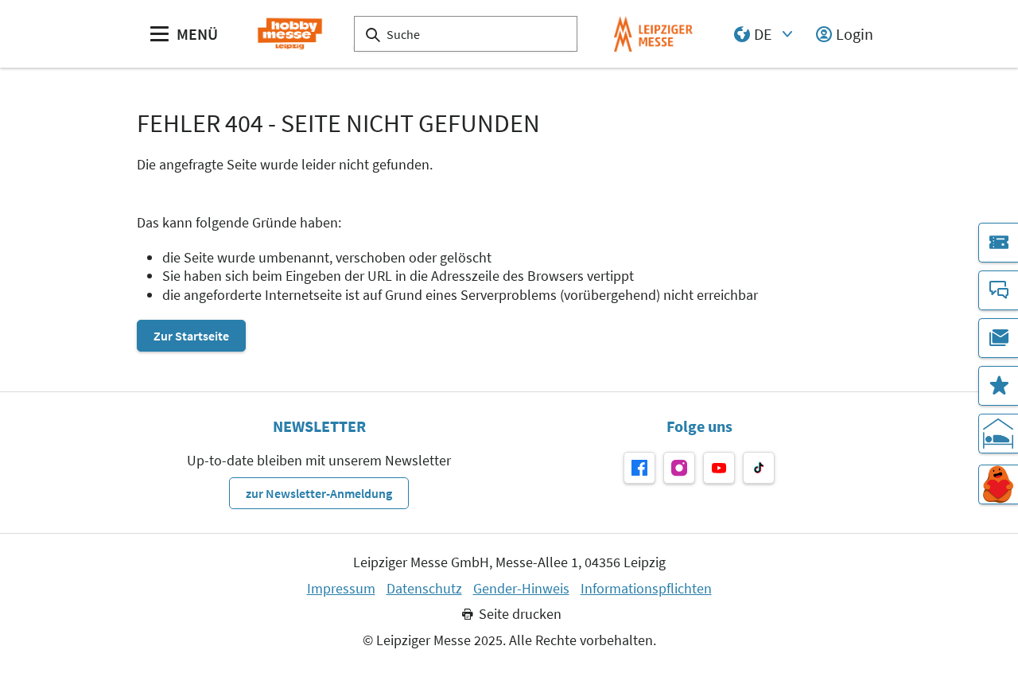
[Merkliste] (998, 386)
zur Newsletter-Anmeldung (319, 493)
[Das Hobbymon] (998, 484)
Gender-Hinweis (521, 588)
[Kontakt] (998, 290)
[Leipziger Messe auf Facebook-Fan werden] (639, 468)
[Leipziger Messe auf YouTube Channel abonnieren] (719, 468)
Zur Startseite (191, 336)
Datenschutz (424, 588)
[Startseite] (289, 34)
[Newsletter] (998, 338)
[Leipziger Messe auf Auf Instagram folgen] (679, 468)
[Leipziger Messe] (653, 34)
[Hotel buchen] (998, 433)
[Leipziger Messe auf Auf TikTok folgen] (759, 468)
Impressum (341, 588)
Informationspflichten (646, 588)
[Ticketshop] (998, 243)
